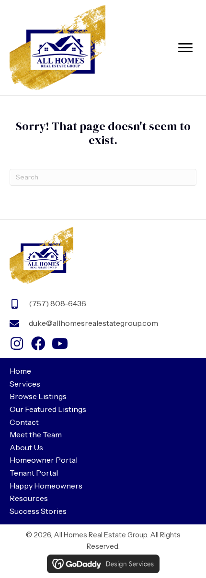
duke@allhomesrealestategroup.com (93, 323)
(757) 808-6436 (57, 303)
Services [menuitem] (25, 384)
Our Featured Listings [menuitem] (48, 409)
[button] (17, 343)
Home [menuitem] (20, 371)
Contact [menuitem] (24, 422)
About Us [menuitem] (26, 447)
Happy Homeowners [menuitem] (46, 485)
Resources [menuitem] (29, 498)
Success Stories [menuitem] (38, 511)
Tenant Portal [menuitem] (34, 473)
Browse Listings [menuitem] (38, 396)
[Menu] (185, 48)
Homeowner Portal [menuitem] (44, 460)
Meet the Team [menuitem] (36, 434)
